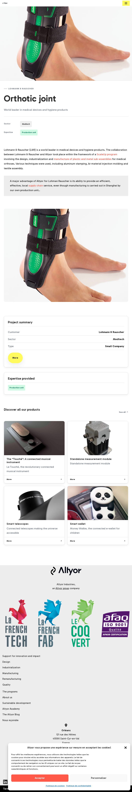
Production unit (29, 132)
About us (7, 697)
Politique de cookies (55, 786)
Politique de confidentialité (78, 786)
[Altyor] (5, 3)
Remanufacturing (11, 678)
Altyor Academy (11, 708)
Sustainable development (16, 703)
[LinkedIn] (5, 782)
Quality (6, 684)
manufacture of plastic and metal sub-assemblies (83, 159)
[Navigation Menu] (126, 3)
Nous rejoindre (10, 720)
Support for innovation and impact (21, 656)
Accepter (40, 778)
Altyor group (62, 588)
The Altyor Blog (11, 714)
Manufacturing (10, 673)
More (15, 357)
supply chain (35, 185)
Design (6, 661)
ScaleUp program (107, 154)
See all (122, 412)
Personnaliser (98, 778)
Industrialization (11, 667)
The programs (10, 691)
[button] (125, 747)
